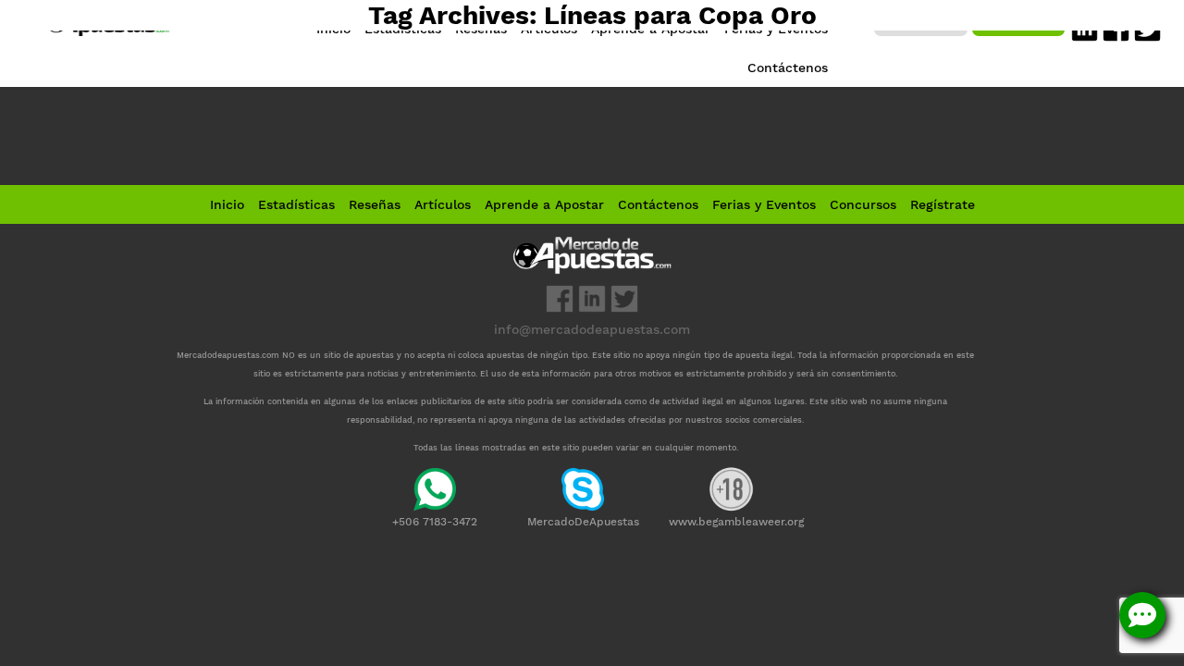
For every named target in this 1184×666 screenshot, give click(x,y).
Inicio (227, 204)
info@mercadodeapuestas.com (592, 329)
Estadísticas (296, 204)
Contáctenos (658, 204)
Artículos (442, 204)
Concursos (863, 204)
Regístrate (942, 204)
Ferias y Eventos (764, 204)
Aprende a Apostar (544, 204)
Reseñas (375, 204)
